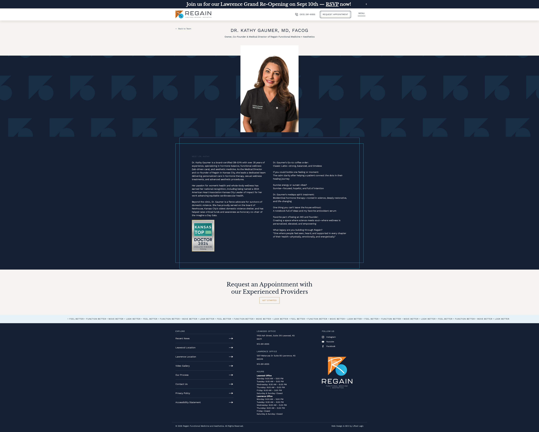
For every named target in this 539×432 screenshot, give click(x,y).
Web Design (336, 426)
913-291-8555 (263, 344)
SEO (347, 426)
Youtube (330, 341)
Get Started (269, 300)
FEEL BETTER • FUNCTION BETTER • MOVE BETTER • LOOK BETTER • (247, 319)
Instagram (331, 337)
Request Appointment (335, 14)
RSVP (332, 4)
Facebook (330, 346)
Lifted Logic (358, 426)
